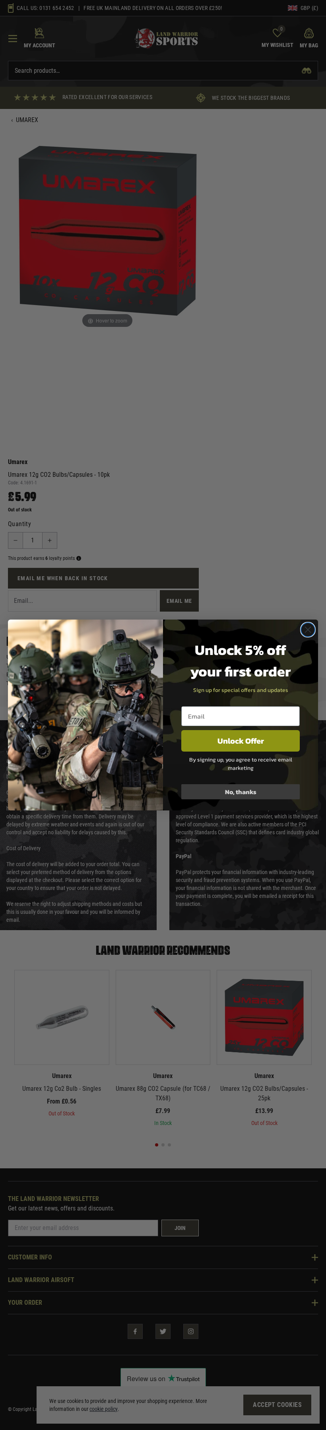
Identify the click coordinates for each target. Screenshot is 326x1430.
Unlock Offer (240, 741)
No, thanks (240, 792)
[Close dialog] (308, 630)
